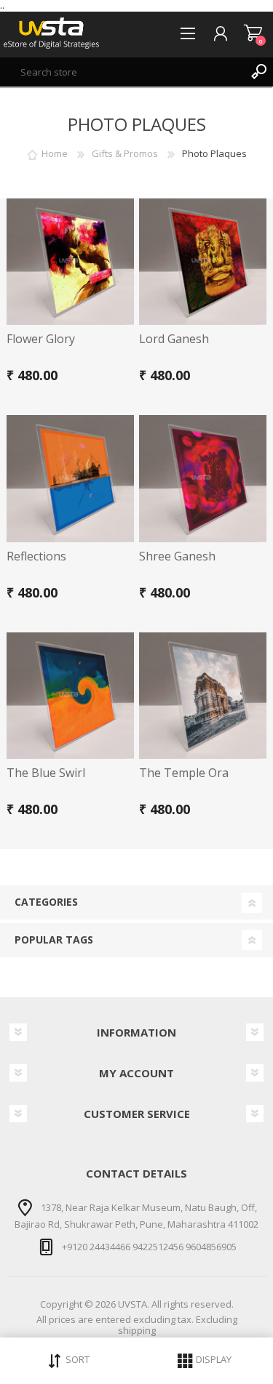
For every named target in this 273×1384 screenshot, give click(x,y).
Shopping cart (253, 33)
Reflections (36, 556)
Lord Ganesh (174, 339)
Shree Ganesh (177, 556)
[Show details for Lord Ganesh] (202, 262)
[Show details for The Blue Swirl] (70, 696)
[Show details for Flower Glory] (70, 262)
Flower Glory (41, 339)
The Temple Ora (184, 773)
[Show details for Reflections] (70, 478)
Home (54, 153)
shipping (137, 1330)
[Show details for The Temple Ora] (202, 696)
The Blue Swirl (46, 773)
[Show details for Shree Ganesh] (202, 478)
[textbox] (122, 71)
